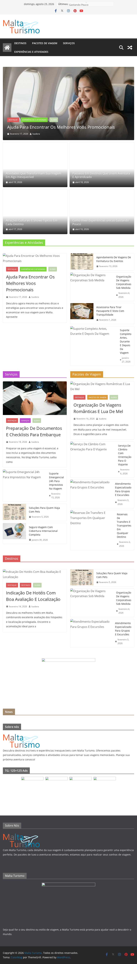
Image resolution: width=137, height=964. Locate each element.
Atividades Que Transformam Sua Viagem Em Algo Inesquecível (33, 175)
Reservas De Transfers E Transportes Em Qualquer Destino (124, 525)
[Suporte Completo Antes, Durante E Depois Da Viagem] (93, 346)
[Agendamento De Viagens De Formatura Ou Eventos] (81, 261)
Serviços (69, 43)
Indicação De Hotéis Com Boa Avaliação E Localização (33, 596)
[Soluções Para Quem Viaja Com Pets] (14, 512)
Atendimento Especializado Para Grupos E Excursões (123, 489)
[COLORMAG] (21, 735)
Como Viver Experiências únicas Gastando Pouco (88, 5)
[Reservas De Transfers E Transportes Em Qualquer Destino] (92, 530)
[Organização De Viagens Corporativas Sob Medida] (91, 287)
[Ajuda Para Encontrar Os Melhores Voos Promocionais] (68, 69)
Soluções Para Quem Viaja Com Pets (44, 509)
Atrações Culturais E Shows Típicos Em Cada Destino (31, 222)
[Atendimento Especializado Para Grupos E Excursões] (91, 494)
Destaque (13, 119)
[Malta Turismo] (7, 47)
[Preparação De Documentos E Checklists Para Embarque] (35, 398)
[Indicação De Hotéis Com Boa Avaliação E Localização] (35, 574)
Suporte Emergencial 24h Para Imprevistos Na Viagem (56, 481)
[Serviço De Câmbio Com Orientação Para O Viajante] (92, 460)
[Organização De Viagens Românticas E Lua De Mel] (102, 386)
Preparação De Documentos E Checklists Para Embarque (34, 431)
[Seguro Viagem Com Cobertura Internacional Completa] (14, 533)
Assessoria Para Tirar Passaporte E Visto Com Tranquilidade (110, 310)
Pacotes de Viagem (44, 43)
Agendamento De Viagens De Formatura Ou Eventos (113, 259)
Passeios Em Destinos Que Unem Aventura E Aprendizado (101, 175)
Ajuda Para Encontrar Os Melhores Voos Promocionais (61, 127)
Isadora (36, 133)
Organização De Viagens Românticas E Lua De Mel (98, 408)
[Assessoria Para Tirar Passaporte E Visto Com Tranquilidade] (81, 313)
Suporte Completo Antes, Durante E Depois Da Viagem (125, 341)
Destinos (20, 43)
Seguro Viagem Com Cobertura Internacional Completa (43, 530)
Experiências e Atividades (31, 51)
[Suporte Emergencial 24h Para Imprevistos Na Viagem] (24, 485)
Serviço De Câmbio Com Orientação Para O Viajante (124, 455)
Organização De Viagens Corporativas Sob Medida (123, 282)
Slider (54, 119)
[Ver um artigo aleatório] (130, 47)
